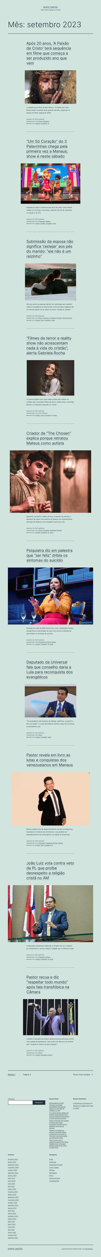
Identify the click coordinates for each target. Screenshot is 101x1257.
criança (37, 223)
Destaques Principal (56, 318)
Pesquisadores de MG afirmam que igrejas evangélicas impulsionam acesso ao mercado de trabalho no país (57, 1106)
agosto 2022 (12, 1219)
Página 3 (27, 1074)
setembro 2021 (13, 1238)
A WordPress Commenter (81, 1103)
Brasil (40, 121)
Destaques (46, 121)
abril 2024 (11, 1186)
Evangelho (44, 123)
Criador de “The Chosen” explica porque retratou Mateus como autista (48, 438)
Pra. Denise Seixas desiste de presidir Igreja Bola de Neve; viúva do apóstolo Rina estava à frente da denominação (59, 1115)
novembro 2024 (13, 1167)
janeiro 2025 (12, 1162)
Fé (48, 123)
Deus (42, 320)
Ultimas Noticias (67, 318)
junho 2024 (12, 1181)
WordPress (89, 1249)
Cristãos (37, 123)
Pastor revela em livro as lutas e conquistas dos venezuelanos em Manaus (49, 760)
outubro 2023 (12, 1203)
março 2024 (12, 1189)
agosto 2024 (12, 1175)
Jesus (53, 320)
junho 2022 (11, 1224)
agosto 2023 (12, 1208)
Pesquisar (11, 1099)
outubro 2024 (12, 1170)
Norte (51, 1175)
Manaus (48, 221)
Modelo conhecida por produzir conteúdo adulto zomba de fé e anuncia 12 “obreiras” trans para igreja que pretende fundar (58, 1134)
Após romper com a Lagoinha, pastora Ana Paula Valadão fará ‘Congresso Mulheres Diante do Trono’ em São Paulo (58, 1143)
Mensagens (53, 1173)
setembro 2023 (13, 1205)
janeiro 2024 (12, 1194)
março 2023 (12, 1213)
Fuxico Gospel (54, 1167)
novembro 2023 (13, 1200)
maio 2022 (11, 1227)
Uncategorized (54, 1181)
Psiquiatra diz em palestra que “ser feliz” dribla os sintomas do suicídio (49, 555)
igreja (55, 415)
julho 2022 (11, 1221)
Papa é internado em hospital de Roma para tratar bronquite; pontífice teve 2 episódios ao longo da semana (59, 1124)
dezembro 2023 (13, 1197)
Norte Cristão (50, 7)
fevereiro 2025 (13, 1159)
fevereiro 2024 (13, 1192)
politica (50, 1055)
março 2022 (12, 1232)
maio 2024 (11, 1184)
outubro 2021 (12, 1235)
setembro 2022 (13, 1216)
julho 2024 (11, 1178)
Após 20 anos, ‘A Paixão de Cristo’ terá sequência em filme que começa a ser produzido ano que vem (48, 53)
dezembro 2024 (13, 1165)
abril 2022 (11, 1230)
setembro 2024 (13, 1173)
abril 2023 (11, 1211)
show (54, 223)
